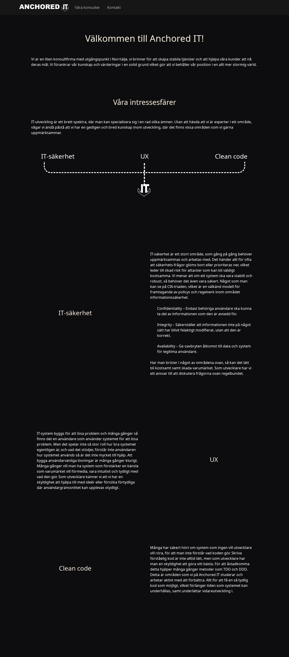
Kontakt (114, 7)
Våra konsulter (87, 7)
